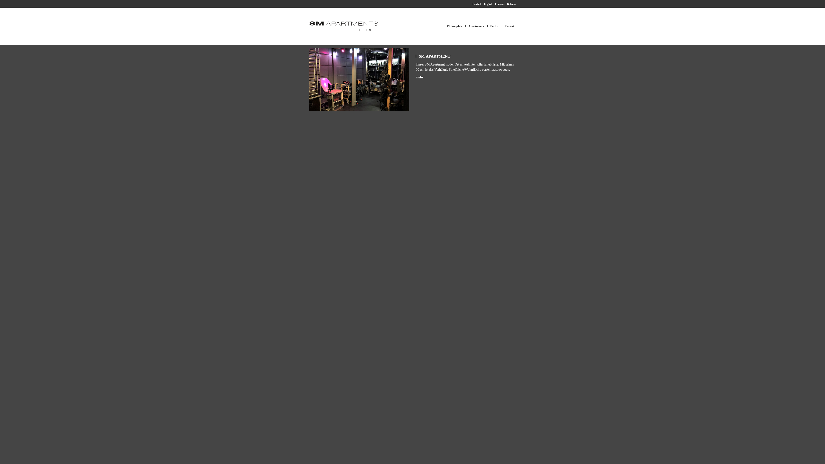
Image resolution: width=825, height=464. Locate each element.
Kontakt (510, 26)
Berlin (494, 26)
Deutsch (476, 4)
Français (499, 4)
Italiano (511, 4)
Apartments (476, 26)
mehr (419, 77)
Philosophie (454, 26)
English (488, 4)
